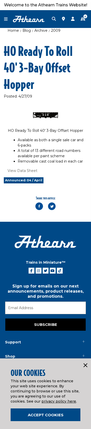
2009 (55, 30)
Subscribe (45, 324)
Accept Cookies (45, 414)
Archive (41, 30)
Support (13, 342)
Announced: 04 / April (23, 180)
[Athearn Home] (29, 19)
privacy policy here (58, 401)
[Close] (85, 365)
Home (13, 30)
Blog (26, 30)
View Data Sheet (22, 170)
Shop (10, 356)
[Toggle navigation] (8, 19)
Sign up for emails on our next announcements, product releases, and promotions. (46, 291)
